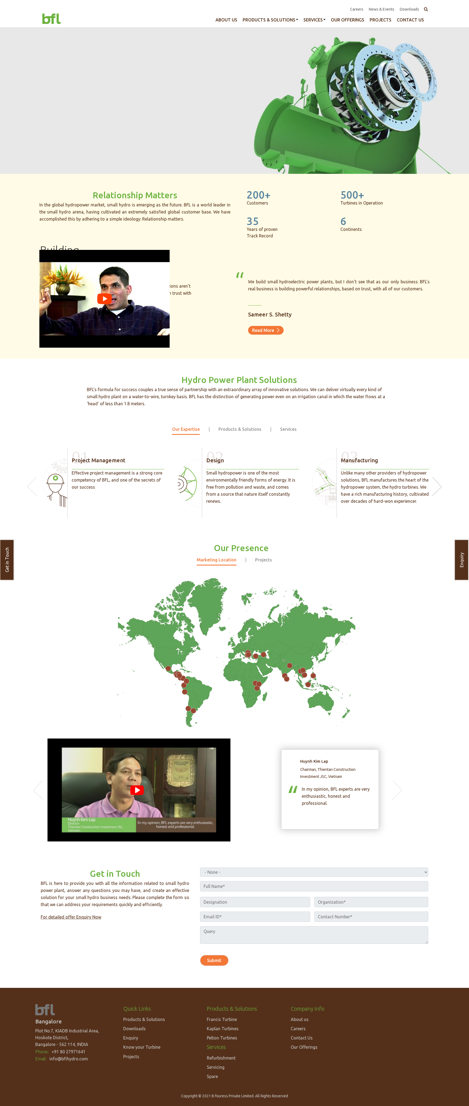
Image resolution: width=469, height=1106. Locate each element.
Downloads (409, 9)
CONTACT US (410, 19)
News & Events (381, 9)
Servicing (215, 1067)
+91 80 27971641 (68, 1051)
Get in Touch (7, 560)
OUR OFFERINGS (347, 19)
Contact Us (302, 1037)
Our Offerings (304, 1047)
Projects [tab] (263, 559)
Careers (356, 9)
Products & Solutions (269, 19)
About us (300, 1019)
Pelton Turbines (222, 1037)
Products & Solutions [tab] (239, 429)
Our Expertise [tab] (186, 429)
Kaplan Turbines (223, 1028)
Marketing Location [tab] (216, 559)
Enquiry (461, 559)
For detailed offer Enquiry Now (71, 917)
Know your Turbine (141, 1047)
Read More (263, 330)
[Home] (51, 18)
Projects (131, 1056)
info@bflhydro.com (68, 1058)
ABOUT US (226, 19)
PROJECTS (380, 19)
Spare (212, 1076)
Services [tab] (288, 429)
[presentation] (32, 486)
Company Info (307, 1009)
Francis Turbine (222, 1019)
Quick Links (137, 1009)
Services (313, 19)
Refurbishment (221, 1057)
